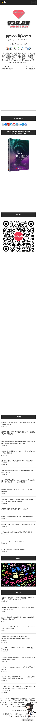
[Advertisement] (18, 89)
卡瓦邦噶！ (32, 699)
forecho (31, 701)
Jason (24, 701)
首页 (9, 40)
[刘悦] (19, 31)
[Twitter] (17, 125)
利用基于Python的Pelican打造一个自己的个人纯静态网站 (17, 516)
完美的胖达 (3, 702)
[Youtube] (14, 125)
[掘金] (19, 125)
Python (14, 40)
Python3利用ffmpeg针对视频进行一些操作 (13, 549)
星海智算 (10, 701)
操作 (25, 44)
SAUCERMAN (13, 702)
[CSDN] (8, 125)
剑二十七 (3, 701)
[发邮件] (25, 125)
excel (21, 44)
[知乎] (5, 125)
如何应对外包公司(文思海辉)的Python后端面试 (14, 509)
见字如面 (17, 701)
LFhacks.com (14, 704)
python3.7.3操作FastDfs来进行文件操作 (12, 542)
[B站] (2, 125)
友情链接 (25, 699)
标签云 (18, 558)
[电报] (22, 125)
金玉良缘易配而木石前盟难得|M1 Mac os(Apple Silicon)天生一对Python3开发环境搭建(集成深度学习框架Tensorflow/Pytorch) (18, 688)
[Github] (11, 125)
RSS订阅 (18, 699)
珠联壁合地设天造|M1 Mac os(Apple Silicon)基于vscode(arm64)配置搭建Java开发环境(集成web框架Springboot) (16, 638)
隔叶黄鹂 (4, 704)
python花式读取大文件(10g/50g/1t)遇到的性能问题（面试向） (18, 524)
